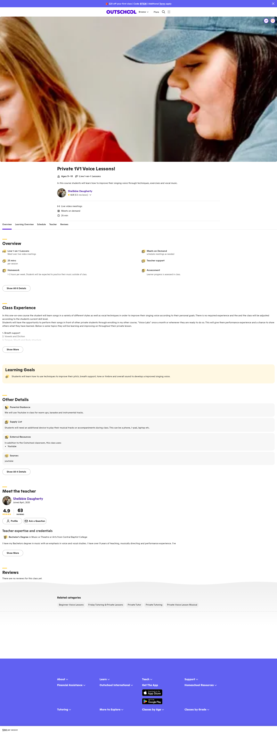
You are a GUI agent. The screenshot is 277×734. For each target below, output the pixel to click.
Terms (162, 3)
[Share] (266, 20)
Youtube (12, 446)
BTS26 (143, 3)
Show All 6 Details (16, 288)
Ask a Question (37, 521)
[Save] (272, 20)
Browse (142, 12)
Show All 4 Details (16, 471)
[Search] (163, 12)
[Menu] (168, 11)
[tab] (7, 224)
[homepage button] (121, 12)
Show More (13, 349)
